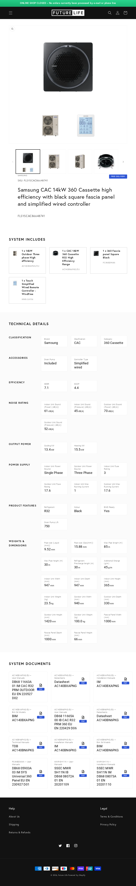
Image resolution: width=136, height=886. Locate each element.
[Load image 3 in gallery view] (80, 161)
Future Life (63, 875)
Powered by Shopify (76, 875)
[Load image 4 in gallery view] (106, 161)
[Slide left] (13, 161)
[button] (11, 13)
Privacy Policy (108, 824)
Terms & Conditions (111, 816)
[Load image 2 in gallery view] (54, 161)
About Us (14, 816)
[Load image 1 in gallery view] (28, 161)
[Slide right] (123, 161)
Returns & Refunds (19, 832)
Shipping (14, 824)
